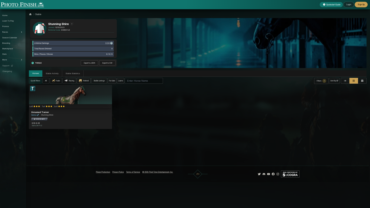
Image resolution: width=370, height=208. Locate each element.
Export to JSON (89, 63)
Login (348, 4)
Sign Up (361, 4)
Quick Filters (35, 81)
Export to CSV (107, 63)
